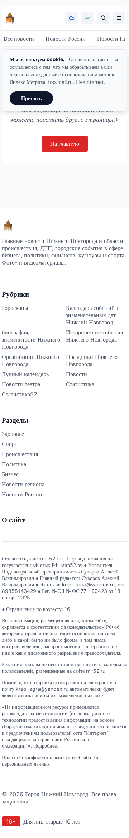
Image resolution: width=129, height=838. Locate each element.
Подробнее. (45, 746)
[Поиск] (103, 18)
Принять (31, 98)
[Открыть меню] (119, 18)
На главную (64, 143)
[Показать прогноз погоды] (71, 18)
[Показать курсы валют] (87, 18)
